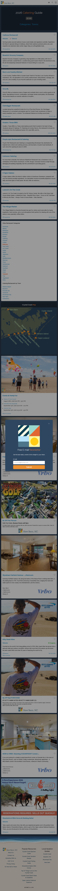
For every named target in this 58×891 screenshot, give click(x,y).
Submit (29, 467)
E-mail (15, 459)
